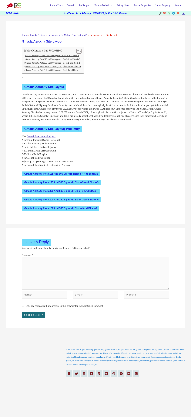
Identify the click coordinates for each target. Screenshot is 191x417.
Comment (27, 255)
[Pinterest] (99, 373)
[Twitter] (76, 373)
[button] (183, 13)
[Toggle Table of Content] (77, 51)
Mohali (70, 5)
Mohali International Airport (41, 136)
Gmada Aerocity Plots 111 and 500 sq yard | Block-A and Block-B (52, 55)
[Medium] (129, 373)
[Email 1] (164, 13)
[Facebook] (69, 373)
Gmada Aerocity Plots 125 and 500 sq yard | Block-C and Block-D (53, 59)
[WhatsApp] (169, 13)
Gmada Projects (37, 35)
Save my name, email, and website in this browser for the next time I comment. (64, 306)
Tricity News (123, 5)
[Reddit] (106, 373)
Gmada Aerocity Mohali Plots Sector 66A (67, 35)
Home (25, 35)
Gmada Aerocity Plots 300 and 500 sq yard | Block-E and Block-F (52, 63)
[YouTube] (178, 13)
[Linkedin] (91, 373)
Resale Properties (142, 5)
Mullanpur (84, 5)
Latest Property (162, 5)
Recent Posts (56, 5)
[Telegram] (173, 13)
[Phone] (160, 13)
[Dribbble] (114, 373)
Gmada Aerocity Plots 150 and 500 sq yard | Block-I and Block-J (52, 70)
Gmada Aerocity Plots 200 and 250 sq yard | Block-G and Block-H (53, 66)
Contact (179, 5)
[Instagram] (84, 373)
